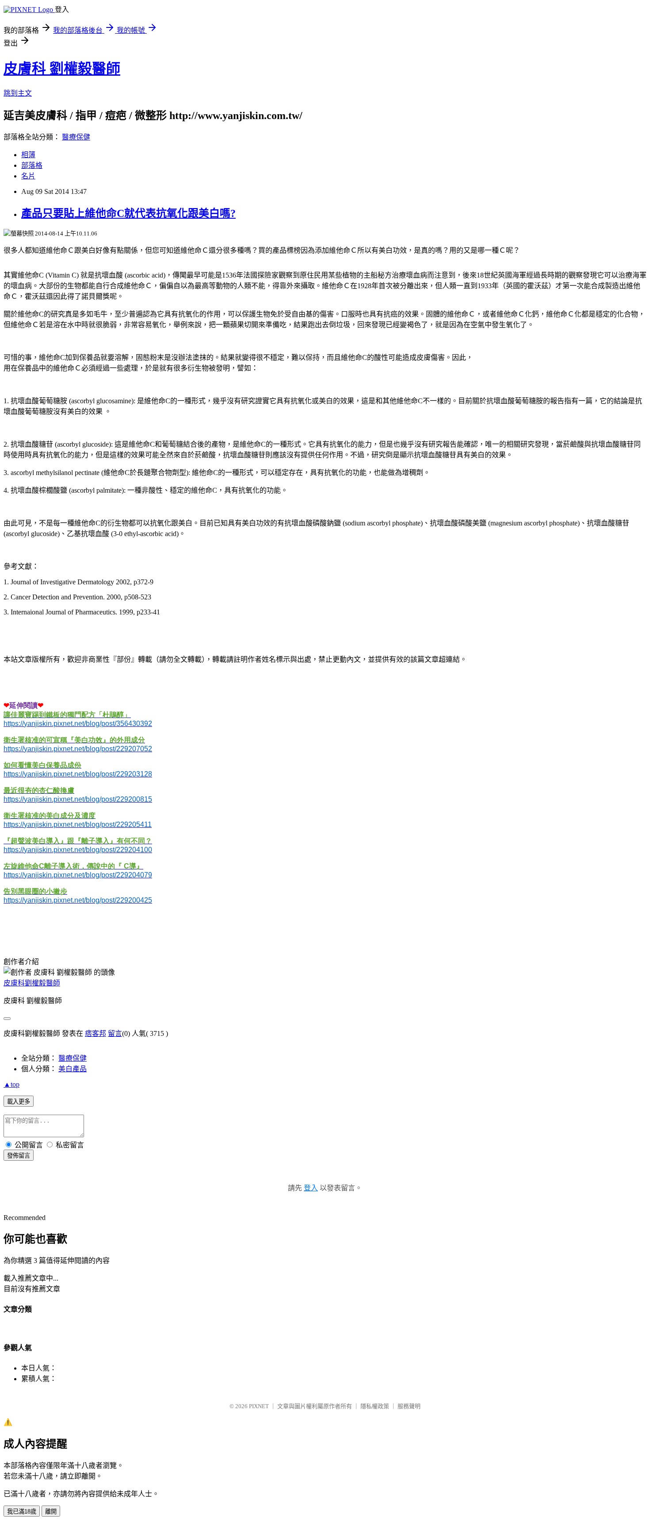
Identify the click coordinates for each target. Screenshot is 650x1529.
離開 (51, 1511)
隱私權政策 (374, 1406)
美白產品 (72, 1069)
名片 (28, 176)
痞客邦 (95, 1033)
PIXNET (259, 1406)
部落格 (31, 165)
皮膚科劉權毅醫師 (32, 983)
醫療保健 (76, 137)
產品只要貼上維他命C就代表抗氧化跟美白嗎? (128, 213)
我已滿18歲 (21, 1511)
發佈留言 (18, 1155)
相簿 (28, 154)
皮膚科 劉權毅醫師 (62, 69)
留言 (115, 1033)
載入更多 (18, 1101)
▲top (11, 1084)
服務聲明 (409, 1406)
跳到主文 (18, 93)
